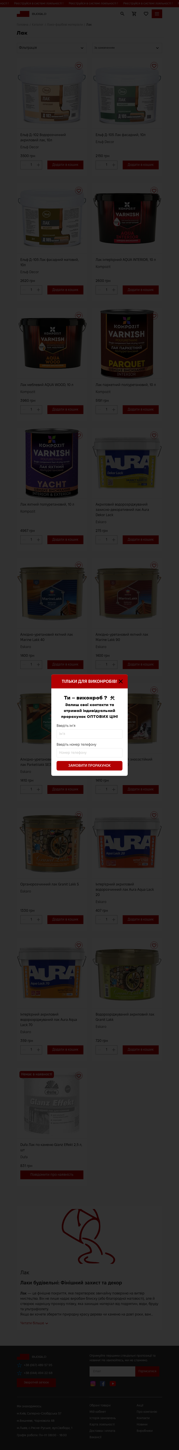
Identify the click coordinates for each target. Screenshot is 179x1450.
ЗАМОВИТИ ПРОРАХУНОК (89, 765)
